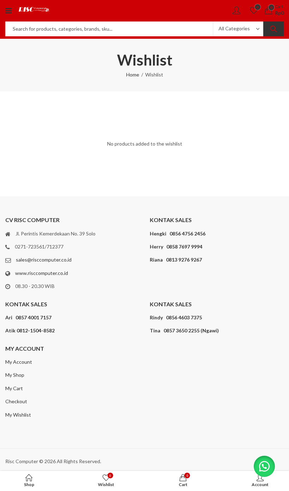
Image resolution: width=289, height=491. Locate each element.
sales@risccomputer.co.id (44, 260)
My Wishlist (18, 415)
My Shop (14, 375)
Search (273, 29)
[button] (264, 466)
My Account (18, 362)
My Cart (14, 388)
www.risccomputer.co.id (41, 273)
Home (132, 75)
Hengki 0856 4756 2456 (177, 234)
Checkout (16, 401)
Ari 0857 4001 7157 (28, 317)
